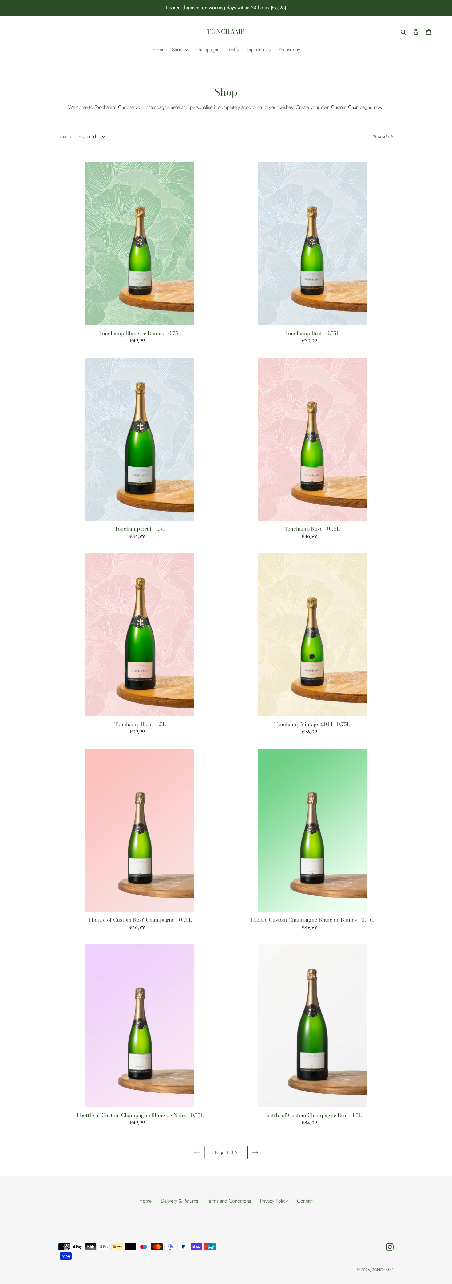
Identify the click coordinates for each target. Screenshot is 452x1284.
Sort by (64, 137)
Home (145, 1200)
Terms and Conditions (229, 1200)
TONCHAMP (226, 31)
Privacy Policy (274, 1200)
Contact (305, 1200)
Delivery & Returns (179, 1200)
